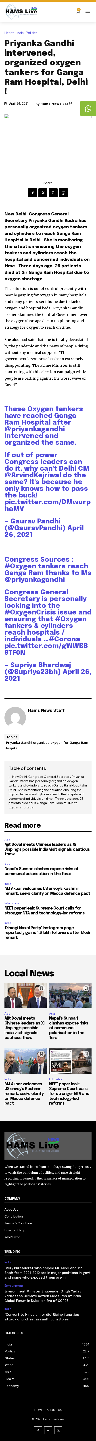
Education (11, 903)
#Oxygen (20, 566)
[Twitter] (42, 192)
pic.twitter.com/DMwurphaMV (47, 505)
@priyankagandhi (34, 429)
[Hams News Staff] (15, 717)
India (20, 33)
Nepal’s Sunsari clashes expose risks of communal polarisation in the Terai (68, 1028)
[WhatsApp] (63, 192)
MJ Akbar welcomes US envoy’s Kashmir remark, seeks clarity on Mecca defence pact (24, 1093)
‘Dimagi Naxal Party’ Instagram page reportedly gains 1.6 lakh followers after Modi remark (47, 933)
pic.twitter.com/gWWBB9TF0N (46, 649)
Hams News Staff (56, 104)
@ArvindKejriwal (32, 475)
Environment (13, 1286)
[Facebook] (32, 192)
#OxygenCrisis (30, 612)
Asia (7, 840)
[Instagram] (48, 1430)
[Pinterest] (53, 192)
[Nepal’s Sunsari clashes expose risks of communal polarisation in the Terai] (70, 995)
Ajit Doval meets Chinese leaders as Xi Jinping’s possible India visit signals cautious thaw (47, 849)
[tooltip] (88, 108)
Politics (31, 33)
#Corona (64, 639)
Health (9, 33)
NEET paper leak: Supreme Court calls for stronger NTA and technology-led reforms (69, 1093)
